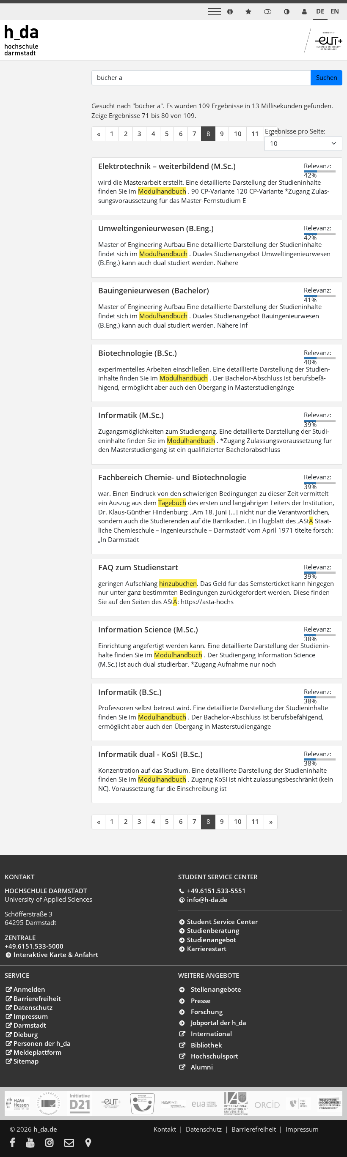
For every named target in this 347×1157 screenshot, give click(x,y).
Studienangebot (211, 939)
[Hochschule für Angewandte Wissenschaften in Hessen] (17, 1104)
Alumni (202, 1067)
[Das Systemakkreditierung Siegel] (48, 1103)
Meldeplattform (37, 1052)
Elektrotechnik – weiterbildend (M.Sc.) (167, 166)
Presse (201, 1000)
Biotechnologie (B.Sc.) (137, 352)
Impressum (30, 1016)
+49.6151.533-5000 (34, 946)
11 (255, 133)
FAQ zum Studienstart (138, 567)
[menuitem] (18, 1143)
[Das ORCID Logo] (267, 1103)
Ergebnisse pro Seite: (295, 131)
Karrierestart (206, 948)
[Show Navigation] (214, 11)
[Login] (268, 11)
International (211, 1033)
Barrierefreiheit (37, 998)
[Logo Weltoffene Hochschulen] (329, 1103)
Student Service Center (222, 921)
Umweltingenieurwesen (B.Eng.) (156, 228)
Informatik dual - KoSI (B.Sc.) (150, 754)
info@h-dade (207, 899)
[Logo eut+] (111, 1103)
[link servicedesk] (304, 11)
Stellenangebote (216, 989)
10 (238, 133)
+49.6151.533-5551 (216, 890)
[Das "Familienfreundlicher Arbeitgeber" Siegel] (142, 1103)
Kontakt (165, 1129)
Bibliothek (206, 1045)
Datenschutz (33, 1007)
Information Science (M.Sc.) (148, 629)
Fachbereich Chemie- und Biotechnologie (172, 477)
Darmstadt (30, 1025)
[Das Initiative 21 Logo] (79, 1103)
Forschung (207, 1011)
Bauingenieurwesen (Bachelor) (153, 290)
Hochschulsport (214, 1056)
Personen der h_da (42, 1043)
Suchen (326, 77)
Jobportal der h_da (218, 1022)
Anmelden (29, 989)
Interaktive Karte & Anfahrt (56, 954)
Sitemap (26, 1061)
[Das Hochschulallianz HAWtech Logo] (173, 1103)
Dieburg (25, 1034)
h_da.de (45, 1129)
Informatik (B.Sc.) (130, 692)
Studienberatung (213, 930)
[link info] (230, 11)
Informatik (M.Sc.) (131, 415)
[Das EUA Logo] (204, 1103)
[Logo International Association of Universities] (235, 1104)
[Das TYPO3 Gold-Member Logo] (298, 1103)
